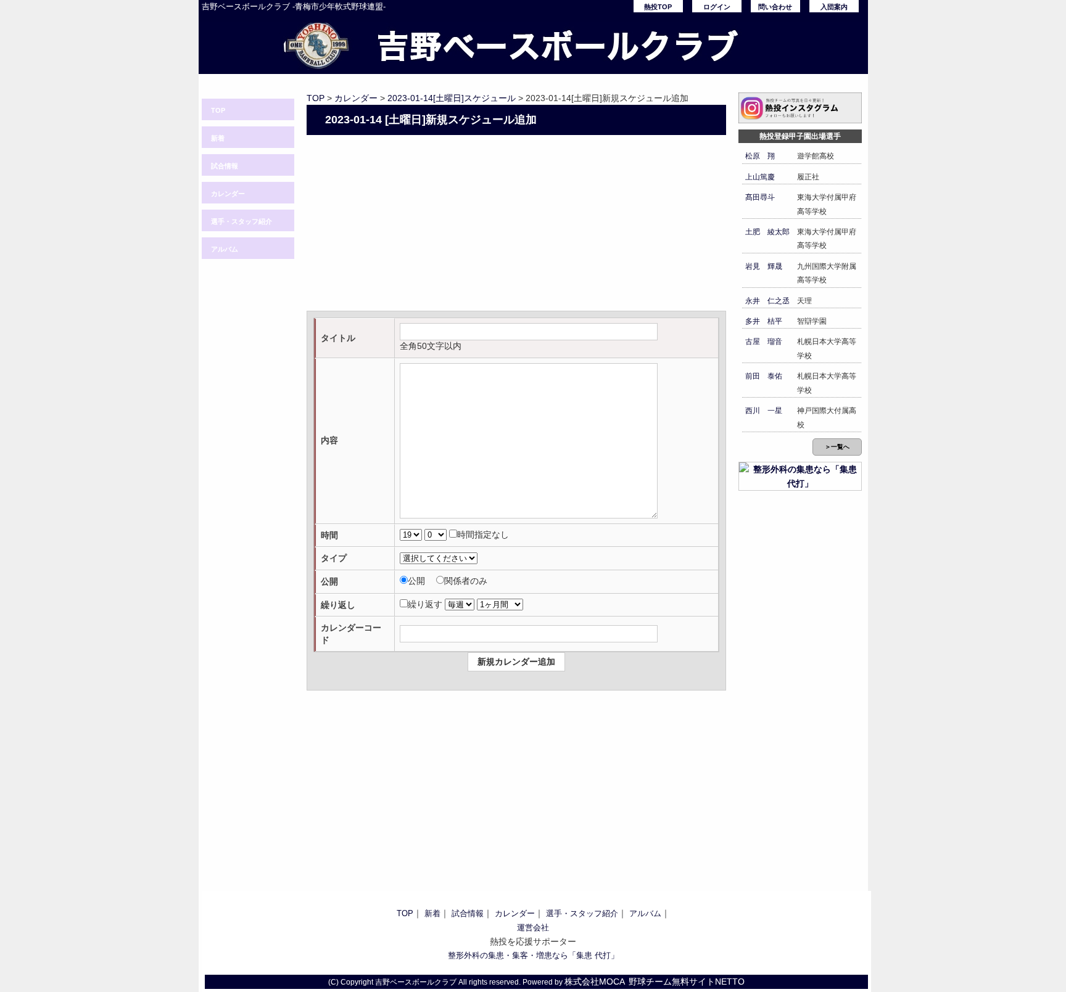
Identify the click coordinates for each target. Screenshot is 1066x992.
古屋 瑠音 (763, 341)
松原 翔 (760, 156)
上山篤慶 (760, 177)
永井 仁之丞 (767, 301)
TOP (218, 110)
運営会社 (533, 927)
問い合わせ (775, 6)
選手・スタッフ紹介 (241, 221)
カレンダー (228, 193)
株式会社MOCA (594, 981)
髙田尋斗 (760, 197)
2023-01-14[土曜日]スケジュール (451, 98)
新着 (218, 138)
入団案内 (834, 6)
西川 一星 (763, 410)
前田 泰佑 (763, 376)
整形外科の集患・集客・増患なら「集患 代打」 (533, 955)
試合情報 (224, 166)
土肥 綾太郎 (767, 232)
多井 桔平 (763, 321)
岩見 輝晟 (763, 266)
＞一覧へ (837, 446)
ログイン (716, 6)
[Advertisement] (516, 224)
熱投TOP (658, 6)
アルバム (224, 249)
